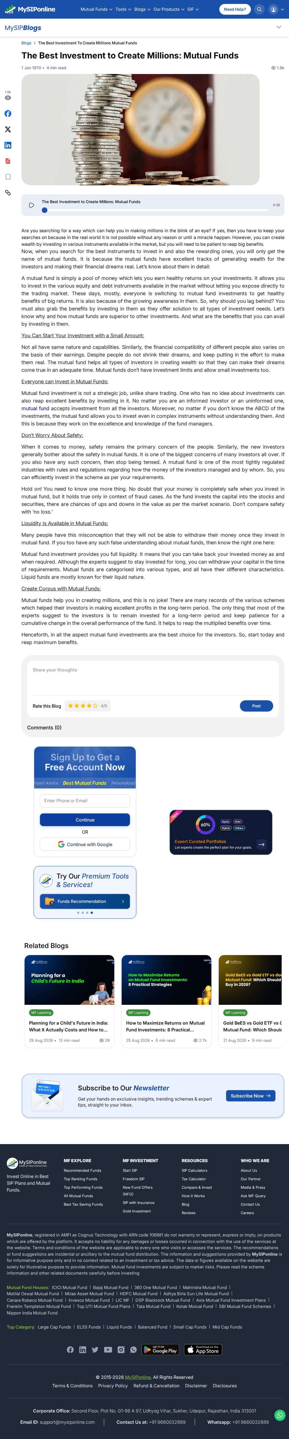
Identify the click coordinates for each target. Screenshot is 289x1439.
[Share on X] (8, 129)
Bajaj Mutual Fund (110, 1287)
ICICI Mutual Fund (69, 1287)
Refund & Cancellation (156, 1385)
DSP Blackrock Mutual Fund (162, 1300)
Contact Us (250, 1204)
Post (256, 705)
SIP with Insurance (138, 1202)
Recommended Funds (82, 1170)
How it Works (193, 1196)
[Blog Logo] (22, 27)
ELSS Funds (89, 1327)
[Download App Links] (160, 1350)
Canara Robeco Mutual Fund (35, 1300)
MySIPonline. (138, 1377)
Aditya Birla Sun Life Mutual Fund (196, 1293)
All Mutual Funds (78, 1196)
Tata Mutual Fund (153, 1306)
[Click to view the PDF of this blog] (8, 161)
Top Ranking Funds (80, 1179)
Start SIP (130, 1170)
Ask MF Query (253, 1196)
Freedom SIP (133, 1179)
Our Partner (251, 1179)
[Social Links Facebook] (70, 1349)
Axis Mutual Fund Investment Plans (231, 1300)
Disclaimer (196, 1385)
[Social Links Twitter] (95, 1349)
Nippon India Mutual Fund (32, 1313)
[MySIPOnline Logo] (30, 9)
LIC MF (123, 1300)
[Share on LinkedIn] (8, 145)
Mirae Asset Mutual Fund (89, 1293)
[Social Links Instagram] (121, 1349)
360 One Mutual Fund (155, 1287)
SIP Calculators (194, 1170)
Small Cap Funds (190, 1327)
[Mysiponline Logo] (27, 1163)
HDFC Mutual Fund (138, 1293)
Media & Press (253, 1187)
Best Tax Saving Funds (83, 1204)
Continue (85, 820)
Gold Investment (137, 1211)
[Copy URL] (8, 192)
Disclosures (225, 1385)
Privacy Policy (113, 1385)
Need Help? (235, 9)
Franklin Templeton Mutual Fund (39, 1306)
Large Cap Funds (54, 1327)
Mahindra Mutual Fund (205, 1287)
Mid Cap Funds (227, 1327)
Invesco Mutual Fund (89, 1300)
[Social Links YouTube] (108, 1349)
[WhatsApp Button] (278, 1415)
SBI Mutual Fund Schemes (245, 1306)
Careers (247, 1212)
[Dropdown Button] (279, 27)
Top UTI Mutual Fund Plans (103, 1306)
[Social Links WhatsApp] (133, 1349)
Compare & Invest (197, 1187)
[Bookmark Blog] (8, 176)
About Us (249, 1170)
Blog (185, 1204)
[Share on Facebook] (8, 113)
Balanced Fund (152, 1327)
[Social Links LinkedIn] (82, 1349)
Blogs (26, 42)
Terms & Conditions (72, 1385)
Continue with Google (89, 844)
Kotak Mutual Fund (194, 1306)
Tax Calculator (194, 1179)
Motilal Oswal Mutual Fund (33, 1293)
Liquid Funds (119, 1327)
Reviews (189, 1212)
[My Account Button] (276, 9)
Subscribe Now (247, 1096)
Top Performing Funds (83, 1187)
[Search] (259, 9)
